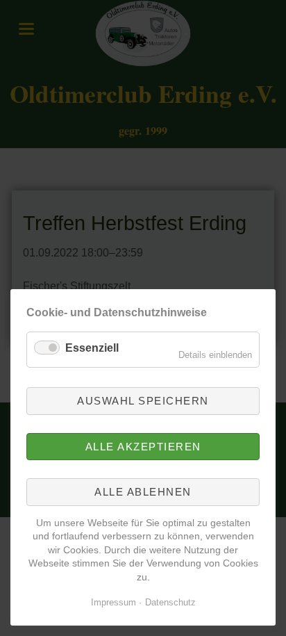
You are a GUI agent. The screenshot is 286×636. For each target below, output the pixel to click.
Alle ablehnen (143, 492)
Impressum (113, 602)
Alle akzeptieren (143, 446)
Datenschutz (170, 602)
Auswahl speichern (143, 401)
